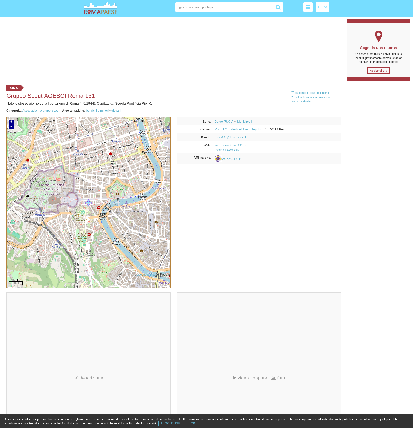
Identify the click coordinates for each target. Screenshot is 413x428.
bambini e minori (97, 110)
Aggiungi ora (378, 70)
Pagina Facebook (227, 149)
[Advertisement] (172, 50)
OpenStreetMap (146, 274)
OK (193, 423)
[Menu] (308, 7)
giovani (116, 110)
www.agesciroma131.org (231, 145)
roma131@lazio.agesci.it (231, 137)
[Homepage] (108, 8)
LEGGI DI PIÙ (170, 423)
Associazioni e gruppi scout (40, 110)
